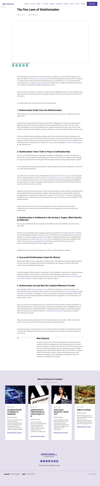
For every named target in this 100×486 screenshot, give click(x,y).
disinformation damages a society (37, 289)
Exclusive (66, 3)
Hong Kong (65, 233)
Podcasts (32, 3)
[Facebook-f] (47, 461)
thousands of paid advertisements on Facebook (54, 178)
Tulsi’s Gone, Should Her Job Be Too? (61, 412)
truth (77, 155)
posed (40, 197)
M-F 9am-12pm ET (15, 474)
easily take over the (41, 239)
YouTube (26, 3)
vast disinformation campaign (38, 83)
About (72, 3)
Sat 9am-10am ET (30, 474)
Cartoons (45, 3)
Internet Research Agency (63, 175)
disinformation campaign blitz (34, 241)
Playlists (83, 3)
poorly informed (22, 138)
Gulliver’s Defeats (84, 410)
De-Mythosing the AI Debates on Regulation (14, 412)
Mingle (38, 3)
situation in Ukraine (40, 78)
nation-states (49, 142)
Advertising (59, 3)
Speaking (52, 3)
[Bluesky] (57, 461)
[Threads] (55, 461)
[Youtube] (52, 461)
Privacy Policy (92, 474)
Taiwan (73, 233)
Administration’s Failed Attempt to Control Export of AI (37, 413)
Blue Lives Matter (59, 195)
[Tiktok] (49, 461)
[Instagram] (44, 461)
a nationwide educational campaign (57, 311)
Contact (77, 3)
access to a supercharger (73, 142)
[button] (13, 65)
